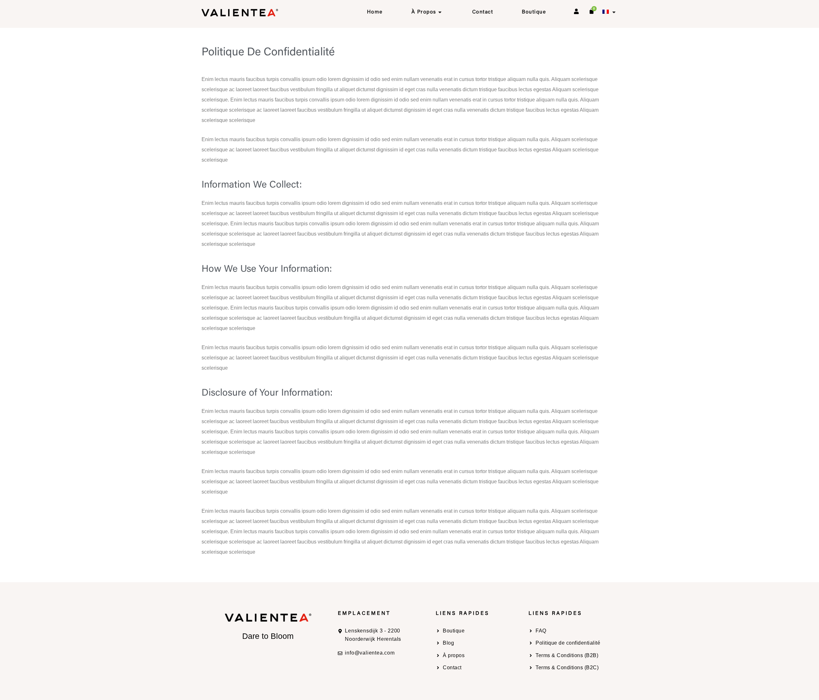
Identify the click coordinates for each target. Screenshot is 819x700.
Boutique (534, 12)
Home (375, 12)
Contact (482, 12)
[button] (609, 12)
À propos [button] (423, 12)
